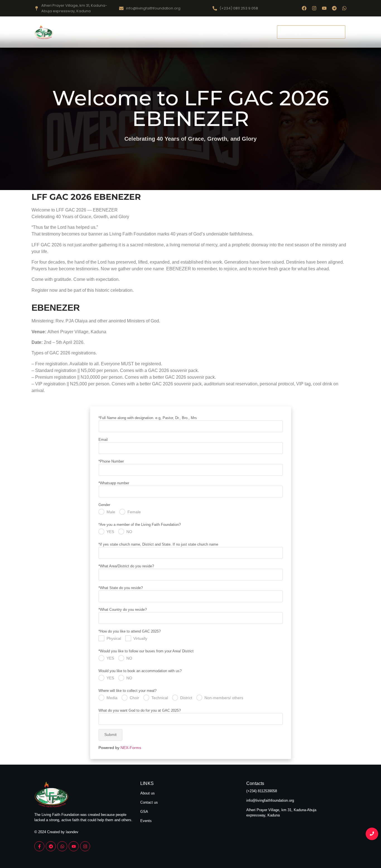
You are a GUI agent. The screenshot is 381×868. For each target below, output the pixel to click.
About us (147, 793)
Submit (110, 734)
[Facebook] (304, 8)
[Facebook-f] (39, 846)
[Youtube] (324, 8)
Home (119, 31)
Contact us (149, 802)
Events (146, 821)
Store (202, 31)
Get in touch (173, 31)
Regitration (230, 31)
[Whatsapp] (344, 8)
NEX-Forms (130, 747)
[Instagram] (314, 8)
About (143, 31)
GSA (144, 811)
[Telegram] (334, 8)
